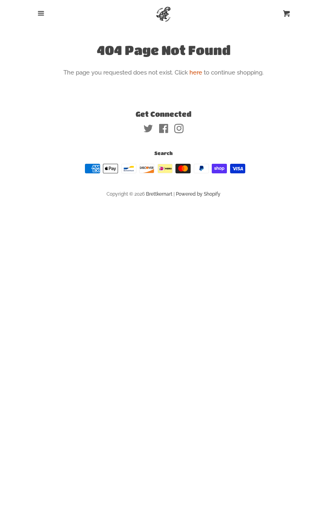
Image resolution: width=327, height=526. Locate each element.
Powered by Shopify (198, 194)
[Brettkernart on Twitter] (148, 130)
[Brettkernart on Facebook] (164, 130)
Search (163, 153)
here (195, 72)
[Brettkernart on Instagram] (179, 130)
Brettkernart (159, 194)
